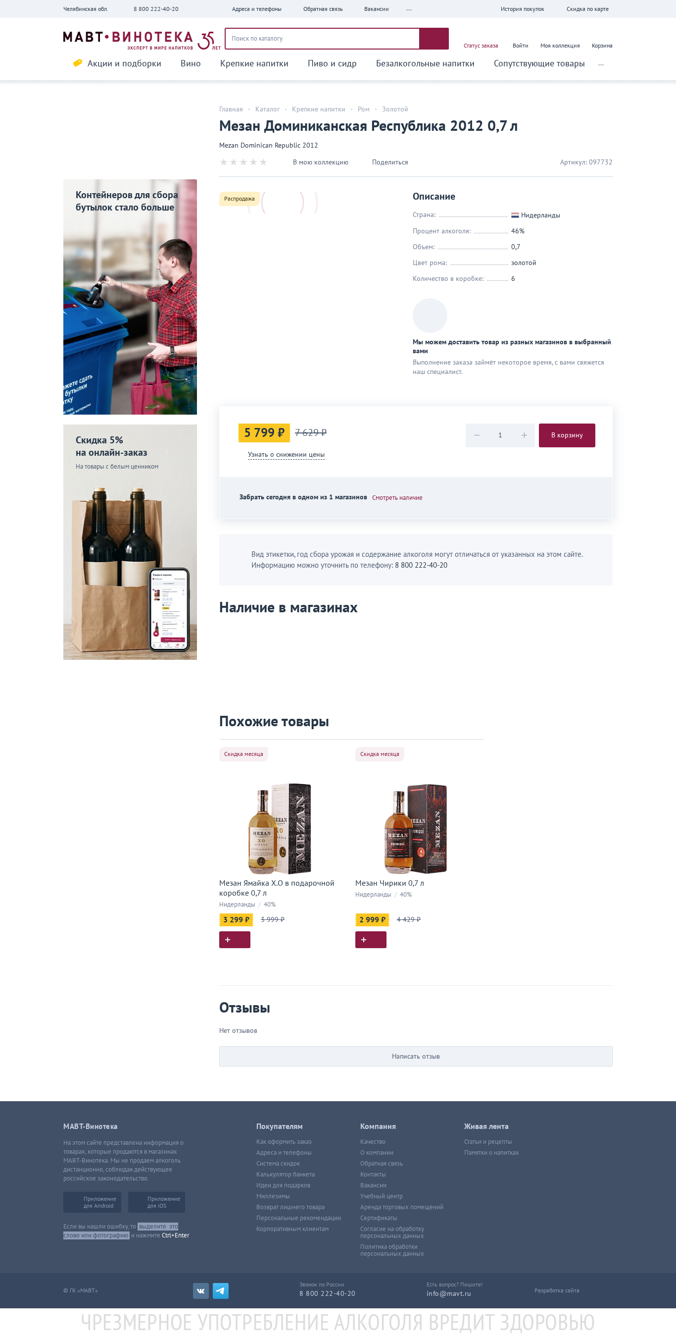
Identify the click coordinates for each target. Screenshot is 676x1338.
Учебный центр (381, 1196)
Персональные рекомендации (298, 1218)
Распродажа (239, 198)
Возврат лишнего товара (290, 1207)
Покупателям (279, 1126)
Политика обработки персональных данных (392, 1250)
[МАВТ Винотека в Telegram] (221, 1291)
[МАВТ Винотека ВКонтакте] (201, 1291)
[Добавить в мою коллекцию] (335, 751)
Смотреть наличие (397, 498)
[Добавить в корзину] (234, 939)
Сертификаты (378, 1218)
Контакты (373, 1174)
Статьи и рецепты (488, 1142)
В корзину (567, 435)
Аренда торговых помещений (401, 1207)
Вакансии (373, 1185)
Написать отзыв (416, 1056)
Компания (378, 1126)
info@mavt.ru (449, 1293)
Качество (373, 1142)
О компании (376, 1153)
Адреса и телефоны (284, 1153)
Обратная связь (381, 1164)
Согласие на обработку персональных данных (392, 1232)
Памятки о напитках (491, 1153)
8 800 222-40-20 (156, 8)
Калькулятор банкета (285, 1174)
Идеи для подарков (283, 1185)
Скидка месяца (243, 753)
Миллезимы (273, 1196)
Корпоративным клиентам (292, 1229)
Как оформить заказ (284, 1142)
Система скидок (278, 1164)
